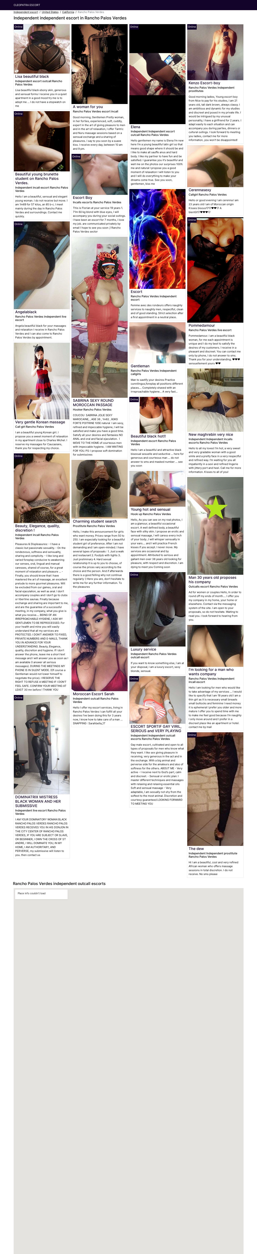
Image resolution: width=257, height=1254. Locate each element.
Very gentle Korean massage (40, 422)
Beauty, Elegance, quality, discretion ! (37, 528)
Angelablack (26, 312)
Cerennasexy (200, 190)
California (68, 12)
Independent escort (26, 12)
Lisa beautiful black (32, 76)
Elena (135, 127)
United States (50, 12)
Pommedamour (202, 325)
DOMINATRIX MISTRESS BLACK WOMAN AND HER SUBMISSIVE (38, 801)
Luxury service (143, 649)
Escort (136, 291)
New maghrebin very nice (211, 434)
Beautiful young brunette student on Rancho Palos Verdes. (37, 178)
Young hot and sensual (150, 509)
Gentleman (140, 366)
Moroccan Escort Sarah (93, 694)
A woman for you (88, 107)
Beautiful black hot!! (148, 436)
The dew (196, 848)
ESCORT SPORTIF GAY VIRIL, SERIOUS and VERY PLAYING (156, 728)
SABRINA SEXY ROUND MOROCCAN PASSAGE (93, 402)
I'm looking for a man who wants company (211, 671)
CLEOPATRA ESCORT (27, 5)
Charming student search (95, 521)
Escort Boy (82, 197)
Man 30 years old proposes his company (212, 579)
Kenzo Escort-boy (204, 83)
